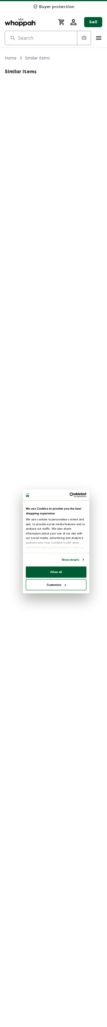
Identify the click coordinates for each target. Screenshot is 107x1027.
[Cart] (61, 22)
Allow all (56, 572)
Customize (54, 584)
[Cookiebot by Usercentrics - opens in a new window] (70, 495)
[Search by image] (84, 38)
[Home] (28, 22)
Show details (70, 559)
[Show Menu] (98, 38)
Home (11, 58)
